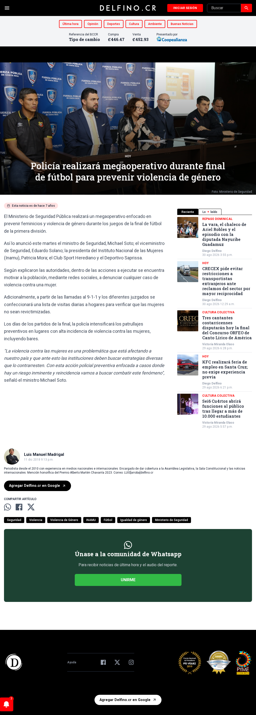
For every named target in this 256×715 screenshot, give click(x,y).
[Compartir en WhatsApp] (7, 507)
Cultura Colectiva (218, 312)
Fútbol (108, 520)
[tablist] (214, 212)
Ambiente (155, 24)
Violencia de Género (64, 520)
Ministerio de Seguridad (171, 520)
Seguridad (14, 520)
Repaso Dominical (217, 219)
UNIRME (128, 579)
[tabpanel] (214, 323)
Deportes (113, 24)
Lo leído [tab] (209, 212)
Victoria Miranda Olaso (218, 344)
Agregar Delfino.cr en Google (34, 486)
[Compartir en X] (31, 507)
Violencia (35, 520)
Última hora (70, 24)
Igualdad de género (133, 520)
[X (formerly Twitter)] (117, 662)
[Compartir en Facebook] (19, 507)
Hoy (128, 156)
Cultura (134, 24)
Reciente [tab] (188, 212)
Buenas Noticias (182, 24)
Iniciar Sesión (185, 8)
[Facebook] (103, 662)
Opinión (93, 24)
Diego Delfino (212, 251)
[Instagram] (131, 662)
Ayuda (71, 662)
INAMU (91, 520)
